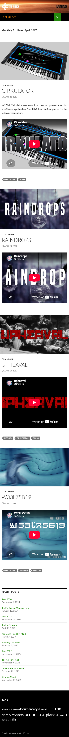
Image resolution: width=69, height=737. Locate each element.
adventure (7, 709)
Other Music (9, 234)
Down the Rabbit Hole (13, 668)
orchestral (23, 438)
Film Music (7, 85)
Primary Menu (65, 17)
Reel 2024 (7, 599)
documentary (28, 709)
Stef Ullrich (9, 17)
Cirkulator (18, 90)
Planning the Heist (11, 642)
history (8, 438)
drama (42, 709)
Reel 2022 (7, 651)
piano (36, 438)
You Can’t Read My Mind (14, 633)
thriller (37, 570)
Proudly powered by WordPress (15, 733)
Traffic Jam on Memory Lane (16, 608)
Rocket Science (9, 625)
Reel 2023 (7, 616)
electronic (10, 179)
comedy (16, 709)
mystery (24, 570)
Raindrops (16, 240)
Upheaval (14, 364)
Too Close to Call (10, 659)
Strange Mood (9, 677)
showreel (61, 715)
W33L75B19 (16, 497)
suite (22, 179)
